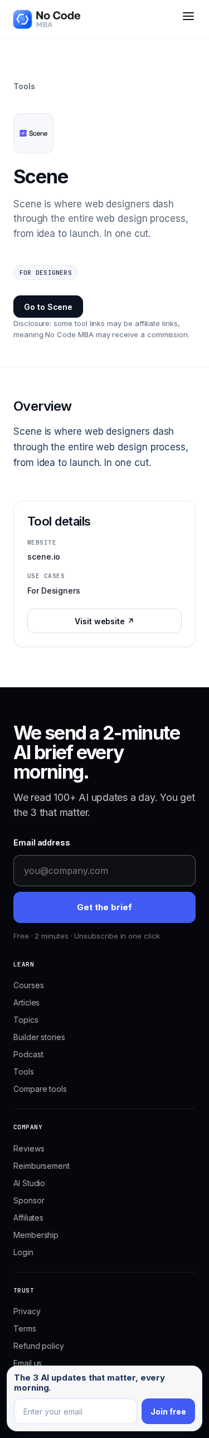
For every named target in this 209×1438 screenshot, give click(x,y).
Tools (24, 86)
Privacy (26, 1311)
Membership (36, 1235)
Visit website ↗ (104, 621)
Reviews (28, 1148)
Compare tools (40, 1089)
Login (23, 1252)
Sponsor (28, 1200)
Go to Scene (48, 307)
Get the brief (104, 907)
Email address (41, 842)
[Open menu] (188, 20)
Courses (28, 985)
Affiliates (28, 1217)
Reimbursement (41, 1165)
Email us (27, 1363)
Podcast (28, 1054)
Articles (26, 1002)
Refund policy (38, 1345)
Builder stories (39, 1037)
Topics (25, 1019)
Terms (24, 1328)
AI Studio (29, 1183)
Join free (168, 1411)
